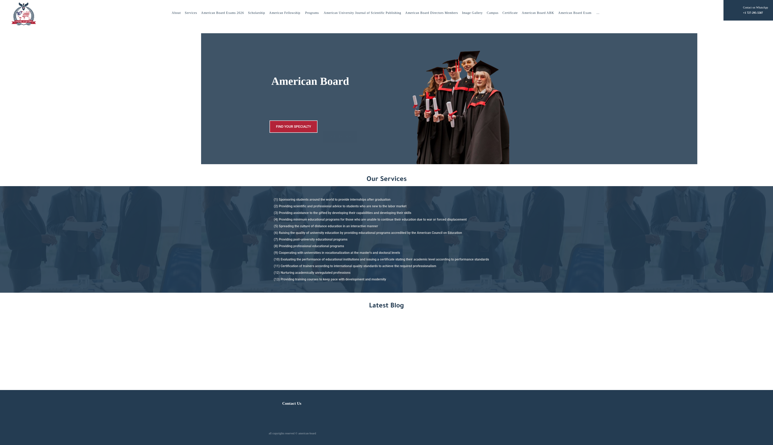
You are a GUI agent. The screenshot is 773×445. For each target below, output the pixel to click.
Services (191, 13)
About (176, 13)
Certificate (510, 13)
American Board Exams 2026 (222, 13)
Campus (492, 13)
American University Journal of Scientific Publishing (362, 13)
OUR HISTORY (340, 126)
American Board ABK (538, 13)
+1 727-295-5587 (454, 348)
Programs (312, 13)
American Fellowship (284, 13)
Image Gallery (472, 13)
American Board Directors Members (431, 13)
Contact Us (291, 403)
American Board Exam (574, 13)
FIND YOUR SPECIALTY (293, 126)
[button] (597, 13)
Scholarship (256, 13)
